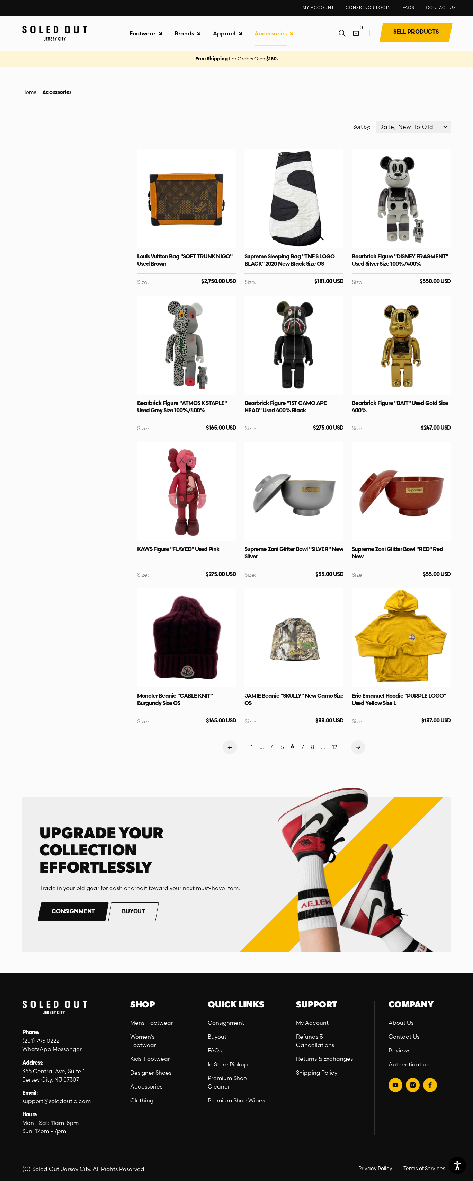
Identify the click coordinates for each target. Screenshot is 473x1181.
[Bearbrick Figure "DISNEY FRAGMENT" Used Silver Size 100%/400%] (401, 198)
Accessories (57, 92)
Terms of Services (424, 1168)
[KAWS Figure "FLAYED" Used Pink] (186, 491)
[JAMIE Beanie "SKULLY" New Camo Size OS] (293, 637)
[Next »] (358, 747)
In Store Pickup (228, 1064)
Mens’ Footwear (151, 1022)
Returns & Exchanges (324, 1058)
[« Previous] (230, 747)
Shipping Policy (316, 1072)
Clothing (141, 1100)
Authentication (409, 1064)
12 (334, 746)
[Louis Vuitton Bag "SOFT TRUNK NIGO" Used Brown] (186, 198)
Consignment (226, 1022)
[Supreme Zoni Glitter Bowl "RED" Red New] (401, 491)
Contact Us (404, 1036)
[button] (145, 33)
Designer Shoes (150, 1072)
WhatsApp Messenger (52, 1049)
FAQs (215, 1050)
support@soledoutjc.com (56, 1101)
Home (29, 92)
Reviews (399, 1050)
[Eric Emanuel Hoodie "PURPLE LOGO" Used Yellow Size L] (401, 637)
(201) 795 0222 (41, 1040)
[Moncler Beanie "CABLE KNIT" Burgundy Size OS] (186, 637)
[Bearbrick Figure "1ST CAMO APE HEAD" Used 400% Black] (293, 345)
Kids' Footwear (150, 1058)
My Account (312, 1022)
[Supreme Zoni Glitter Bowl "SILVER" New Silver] (293, 491)
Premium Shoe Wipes (236, 1100)
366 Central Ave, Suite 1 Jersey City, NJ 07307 (54, 1075)
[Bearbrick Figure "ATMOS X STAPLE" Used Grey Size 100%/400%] (186, 345)
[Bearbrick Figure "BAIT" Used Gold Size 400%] (401, 345)
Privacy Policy (375, 1168)
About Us (401, 1022)
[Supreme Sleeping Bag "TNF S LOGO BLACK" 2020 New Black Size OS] (293, 198)
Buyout (217, 1036)
